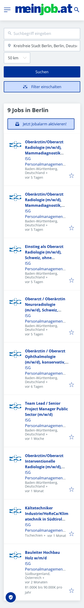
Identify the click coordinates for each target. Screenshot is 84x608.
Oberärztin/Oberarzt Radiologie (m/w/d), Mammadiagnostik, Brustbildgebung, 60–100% (44, 205)
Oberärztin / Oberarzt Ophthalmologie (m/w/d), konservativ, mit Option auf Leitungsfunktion (45, 362)
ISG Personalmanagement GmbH (44, 164)
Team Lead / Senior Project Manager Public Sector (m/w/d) (46, 409)
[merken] (71, 176)
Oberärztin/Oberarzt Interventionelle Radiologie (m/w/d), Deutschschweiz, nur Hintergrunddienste (44, 467)
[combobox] (42, 33)
